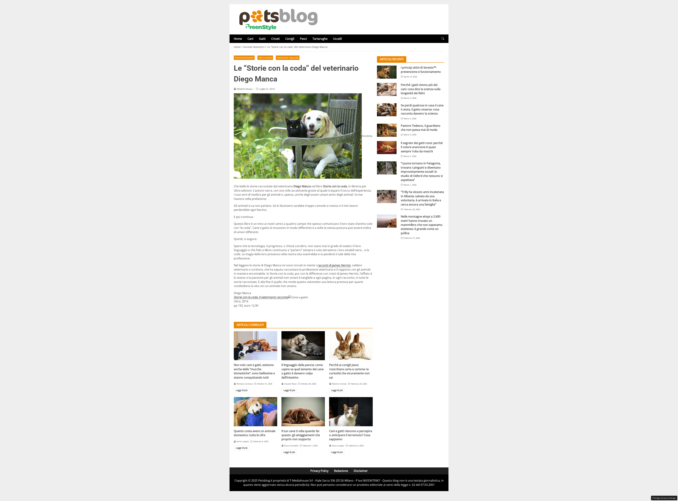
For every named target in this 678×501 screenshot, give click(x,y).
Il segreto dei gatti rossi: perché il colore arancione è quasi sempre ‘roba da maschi (422, 147)
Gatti (262, 39)
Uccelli (337, 39)
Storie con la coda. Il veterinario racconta (261, 297)
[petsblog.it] (278, 19)
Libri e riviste (265, 57)
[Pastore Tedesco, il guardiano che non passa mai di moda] (387, 130)
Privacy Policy (319, 471)
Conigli (289, 39)
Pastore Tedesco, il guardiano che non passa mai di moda (420, 128)
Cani (250, 39)
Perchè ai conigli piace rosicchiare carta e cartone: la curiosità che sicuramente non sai (349, 371)
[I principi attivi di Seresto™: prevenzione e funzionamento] (387, 72)
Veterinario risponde (287, 57)
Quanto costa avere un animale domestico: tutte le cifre (254, 433)
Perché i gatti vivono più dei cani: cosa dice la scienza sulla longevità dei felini (421, 89)
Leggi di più (242, 390)
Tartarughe (320, 39)
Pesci (303, 39)
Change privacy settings (664, 497)
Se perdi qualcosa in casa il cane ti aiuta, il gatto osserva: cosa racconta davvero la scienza (422, 109)
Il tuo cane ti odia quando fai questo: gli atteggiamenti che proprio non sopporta (300, 435)
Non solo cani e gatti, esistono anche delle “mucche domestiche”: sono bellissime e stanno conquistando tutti (254, 371)
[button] (442, 39)
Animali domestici (244, 57)
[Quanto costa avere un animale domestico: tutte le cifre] (255, 411)
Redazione (341, 471)
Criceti (275, 39)
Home (238, 39)
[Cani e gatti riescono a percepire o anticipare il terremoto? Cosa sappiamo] (351, 411)
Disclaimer (361, 471)
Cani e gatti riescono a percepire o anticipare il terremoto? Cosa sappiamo (350, 435)
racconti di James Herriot (334, 265)
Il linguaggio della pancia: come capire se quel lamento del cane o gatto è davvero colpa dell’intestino (302, 371)
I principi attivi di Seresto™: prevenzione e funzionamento (421, 70)
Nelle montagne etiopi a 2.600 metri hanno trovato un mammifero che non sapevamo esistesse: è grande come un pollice (421, 225)
